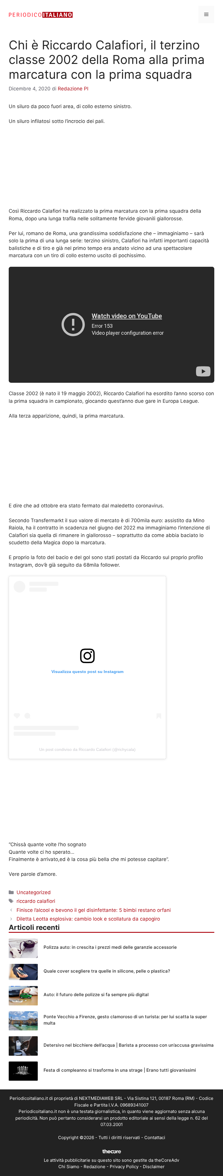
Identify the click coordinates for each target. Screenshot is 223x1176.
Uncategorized (34, 892)
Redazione (94, 1166)
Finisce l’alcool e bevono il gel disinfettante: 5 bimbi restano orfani (94, 910)
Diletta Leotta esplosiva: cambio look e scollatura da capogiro (88, 919)
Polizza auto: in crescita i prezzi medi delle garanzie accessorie (110, 947)
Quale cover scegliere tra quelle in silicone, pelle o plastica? (107, 971)
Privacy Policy (124, 1166)
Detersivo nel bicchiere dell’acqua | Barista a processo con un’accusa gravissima (129, 1045)
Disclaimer (154, 1166)
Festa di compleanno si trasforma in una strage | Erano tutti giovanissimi (120, 1070)
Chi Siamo (68, 1166)
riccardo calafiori (36, 901)
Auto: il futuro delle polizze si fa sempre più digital (96, 994)
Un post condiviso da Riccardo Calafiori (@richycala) (87, 749)
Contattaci (154, 1137)
